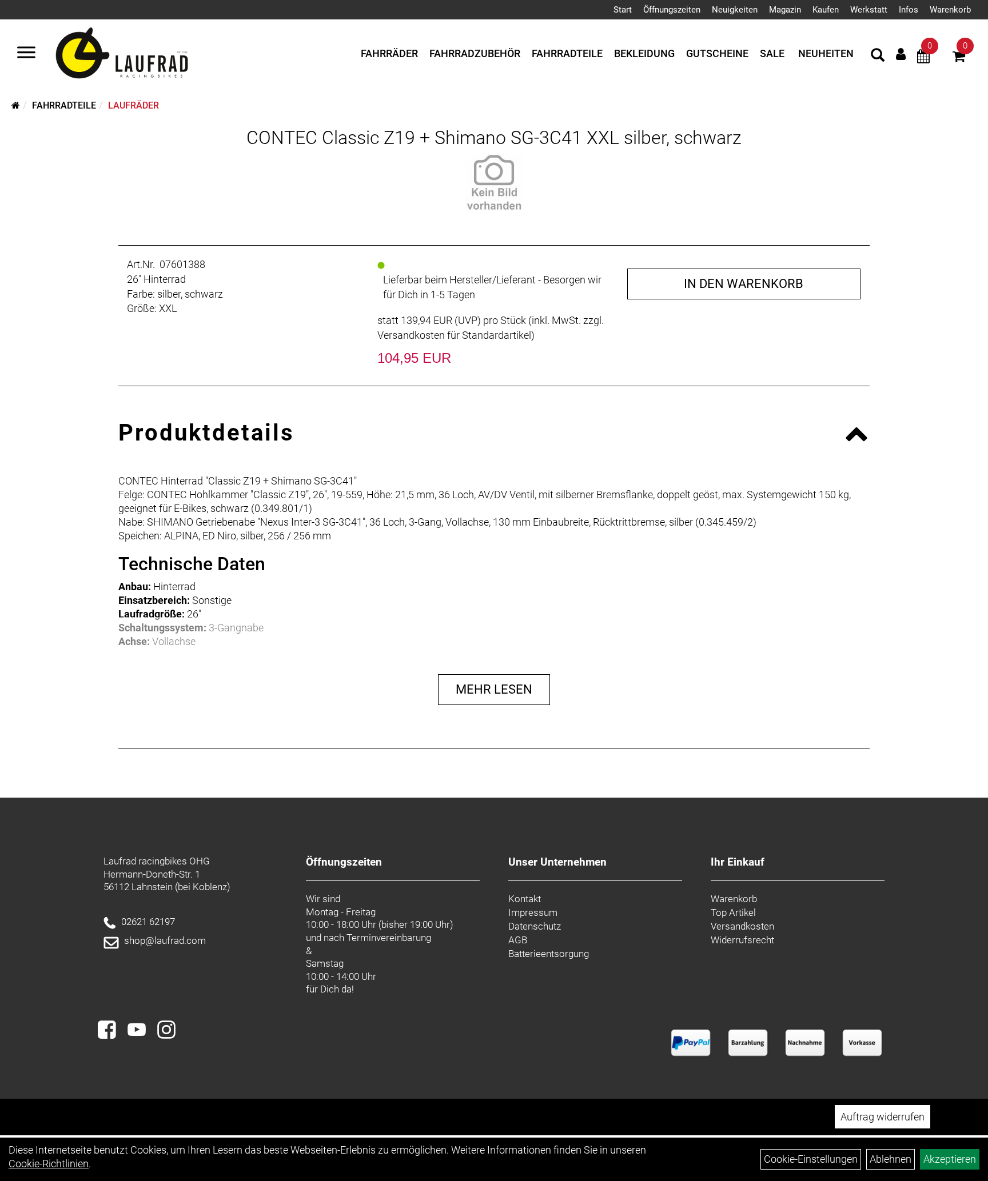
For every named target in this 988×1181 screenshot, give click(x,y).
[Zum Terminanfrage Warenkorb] (923, 58)
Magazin (785, 10)
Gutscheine (717, 53)
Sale (772, 53)
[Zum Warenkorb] (959, 58)
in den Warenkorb (743, 284)
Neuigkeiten (735, 10)
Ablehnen (890, 1159)
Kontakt (524, 898)
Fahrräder (389, 53)
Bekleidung (644, 53)
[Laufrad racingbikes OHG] (138, 53)
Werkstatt (868, 10)
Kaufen (825, 10)
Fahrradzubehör (474, 53)
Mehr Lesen (494, 689)
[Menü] (26, 53)
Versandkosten (742, 926)
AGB (517, 940)
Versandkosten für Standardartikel (454, 335)
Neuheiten (826, 53)
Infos (908, 10)
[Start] (15, 105)
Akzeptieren (949, 1159)
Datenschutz (534, 926)
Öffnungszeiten (671, 10)
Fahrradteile (567, 53)
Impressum (532, 912)
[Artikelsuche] (878, 57)
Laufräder (133, 105)
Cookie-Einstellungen (811, 1159)
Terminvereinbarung (388, 937)
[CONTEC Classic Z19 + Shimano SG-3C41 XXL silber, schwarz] (493, 182)
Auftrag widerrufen (882, 1117)
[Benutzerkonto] (901, 54)
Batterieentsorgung (548, 953)
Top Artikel (733, 912)
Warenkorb (950, 10)
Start (622, 10)
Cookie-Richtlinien (49, 1164)
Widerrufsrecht (742, 940)
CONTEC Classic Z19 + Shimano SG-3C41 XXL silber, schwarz (494, 138)
